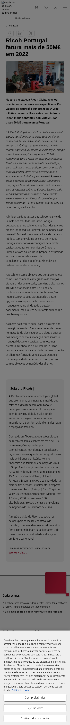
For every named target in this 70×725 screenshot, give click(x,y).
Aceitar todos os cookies (35, 718)
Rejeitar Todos (35, 708)
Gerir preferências (35, 697)
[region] (35, 678)
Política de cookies (21, 690)
